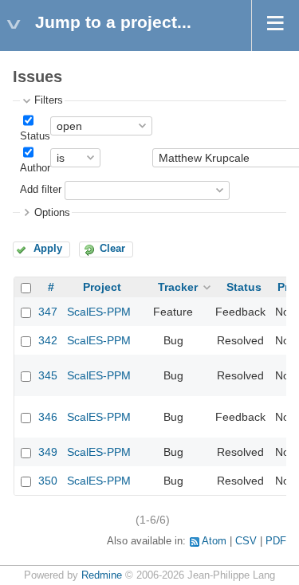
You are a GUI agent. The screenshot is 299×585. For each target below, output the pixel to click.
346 (47, 416)
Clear (112, 248)
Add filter (40, 189)
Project (102, 287)
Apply (47, 248)
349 (47, 452)
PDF (276, 541)
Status (35, 136)
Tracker (178, 287)
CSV (246, 541)
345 (47, 375)
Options (52, 212)
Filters (48, 100)
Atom (214, 541)
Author (35, 168)
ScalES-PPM (99, 311)
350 (47, 480)
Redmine (101, 575)
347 (47, 311)
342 (47, 340)
